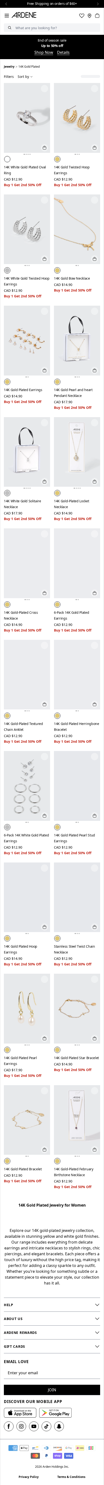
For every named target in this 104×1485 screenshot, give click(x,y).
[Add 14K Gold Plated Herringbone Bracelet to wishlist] (94, 645)
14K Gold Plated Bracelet (23, 1169)
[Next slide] (98, 4)
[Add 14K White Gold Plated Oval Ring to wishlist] (44, 88)
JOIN (52, 1390)
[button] (24, 154)
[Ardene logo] (25, 15)
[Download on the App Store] (20, 1413)
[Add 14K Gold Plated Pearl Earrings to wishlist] (44, 979)
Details (63, 52)
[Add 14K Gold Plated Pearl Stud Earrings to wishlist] (94, 756)
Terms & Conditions (71, 1477)
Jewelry (9, 66)
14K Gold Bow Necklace (72, 278)
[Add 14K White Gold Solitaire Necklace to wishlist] (44, 422)
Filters (9, 76)
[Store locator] (89, 15)
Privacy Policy (29, 1477)
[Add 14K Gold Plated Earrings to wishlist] (44, 311)
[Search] (9, 27)
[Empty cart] (97, 15)
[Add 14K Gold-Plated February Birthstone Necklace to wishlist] (94, 1090)
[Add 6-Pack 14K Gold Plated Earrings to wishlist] (94, 534)
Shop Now (43, 52)
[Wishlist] (82, 15)
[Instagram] (21, 1426)
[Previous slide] (6, 4)
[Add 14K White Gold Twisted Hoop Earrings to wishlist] (44, 200)
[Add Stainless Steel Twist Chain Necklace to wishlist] (94, 868)
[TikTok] (46, 1426)
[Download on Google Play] (55, 1413)
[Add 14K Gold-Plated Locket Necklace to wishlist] (94, 422)
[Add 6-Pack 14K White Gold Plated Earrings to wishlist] (44, 756)
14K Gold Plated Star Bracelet (76, 1057)
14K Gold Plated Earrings (23, 389)
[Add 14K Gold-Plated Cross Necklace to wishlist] (44, 534)
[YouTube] (34, 1426)
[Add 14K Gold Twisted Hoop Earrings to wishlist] (94, 88)
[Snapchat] (59, 1426)
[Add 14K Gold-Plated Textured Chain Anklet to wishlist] (44, 645)
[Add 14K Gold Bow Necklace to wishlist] (94, 200)
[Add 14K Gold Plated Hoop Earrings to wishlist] (44, 868)
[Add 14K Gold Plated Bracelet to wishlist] (44, 1090)
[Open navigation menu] (7, 15)
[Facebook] (9, 1426)
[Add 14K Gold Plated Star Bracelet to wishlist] (94, 979)
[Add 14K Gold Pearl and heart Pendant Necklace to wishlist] (94, 311)
